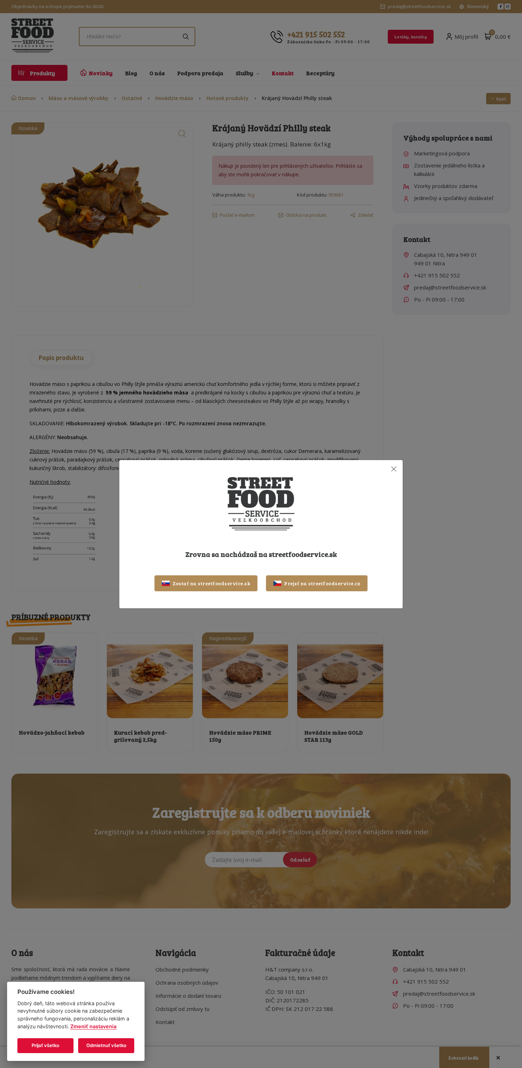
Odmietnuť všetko (106, 1045)
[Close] (393, 469)
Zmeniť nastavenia (93, 1026)
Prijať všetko (45, 1045)
